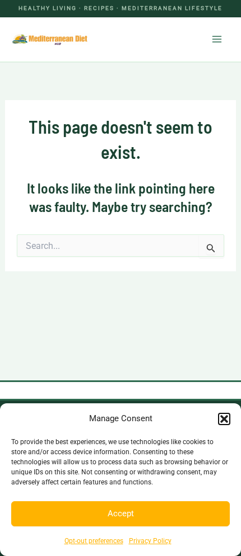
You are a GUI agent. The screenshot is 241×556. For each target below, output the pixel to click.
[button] (224, 419)
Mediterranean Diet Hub (141, 39)
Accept (121, 513)
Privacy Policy (150, 541)
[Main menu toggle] (217, 39)
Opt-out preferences (93, 541)
